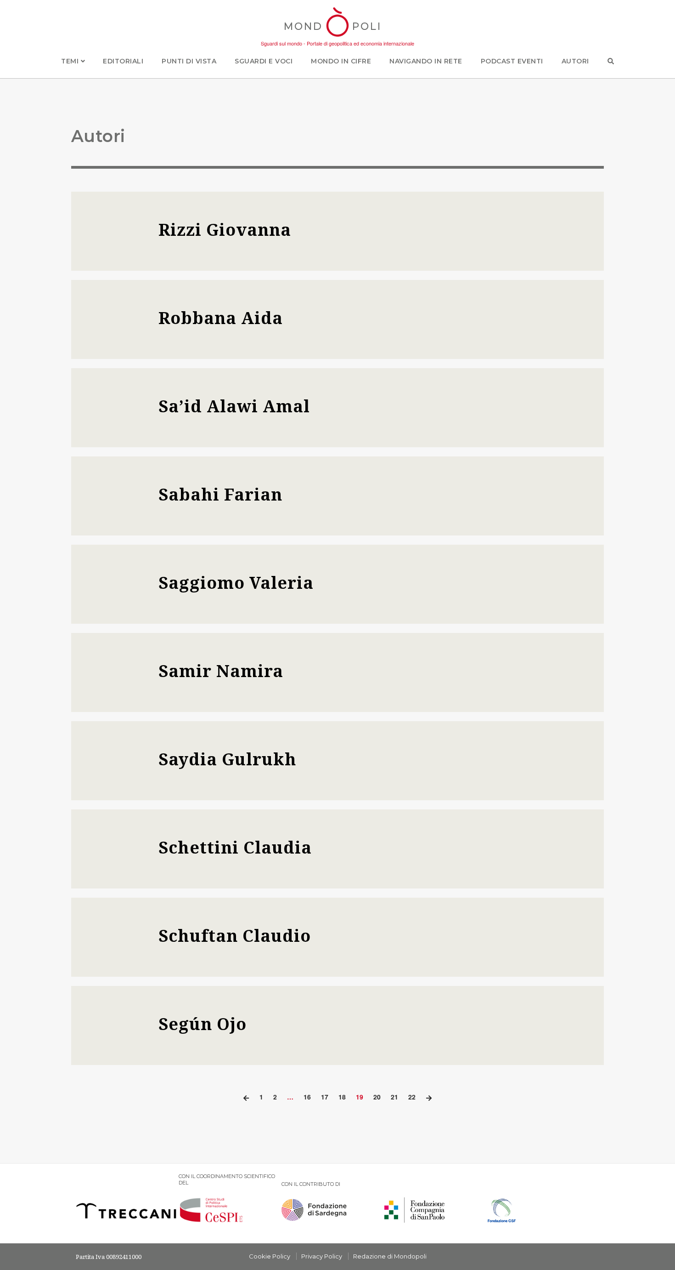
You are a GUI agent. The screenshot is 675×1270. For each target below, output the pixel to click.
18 (342, 1096)
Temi (71, 61)
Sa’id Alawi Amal (234, 406)
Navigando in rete (425, 61)
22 (412, 1096)
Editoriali (123, 61)
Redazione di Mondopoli (390, 1256)
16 (307, 1096)
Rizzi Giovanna (224, 229)
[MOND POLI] (337, 37)
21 (394, 1096)
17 (324, 1096)
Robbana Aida (220, 318)
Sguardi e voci (263, 61)
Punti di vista (189, 61)
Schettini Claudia (235, 847)
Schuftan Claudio (234, 935)
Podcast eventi (512, 61)
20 (377, 1096)
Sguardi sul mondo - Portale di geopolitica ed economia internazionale (337, 43)
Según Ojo (202, 1024)
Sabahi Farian (220, 494)
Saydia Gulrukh (227, 759)
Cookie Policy (269, 1256)
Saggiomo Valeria (236, 582)
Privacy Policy (321, 1256)
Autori (575, 61)
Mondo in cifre (341, 61)
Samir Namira (220, 671)
